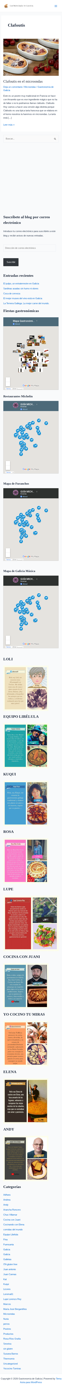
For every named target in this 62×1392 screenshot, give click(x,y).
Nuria (6, 1319)
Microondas (30, 87)
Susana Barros (10, 1354)
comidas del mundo (13, 1229)
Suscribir (11, 262)
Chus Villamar (10, 1215)
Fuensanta (8, 1244)
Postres (7, 1329)
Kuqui (6, 1284)
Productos (8, 1334)
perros (6, 1324)
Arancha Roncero (12, 1210)
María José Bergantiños (15, 1309)
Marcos (7, 1304)
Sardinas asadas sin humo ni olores (20, 288)
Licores (7, 1289)
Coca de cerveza (11, 293)
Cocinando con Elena (13, 1224)
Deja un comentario (12, 87)
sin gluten (8, 1349)
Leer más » (8, 124)
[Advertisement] (31, 176)
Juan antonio (9, 1269)
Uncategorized (10, 1364)
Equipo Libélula (10, 1234)
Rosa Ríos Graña (12, 1339)
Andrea (6, 1200)
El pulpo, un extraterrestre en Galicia (21, 283)
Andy (5, 1205)
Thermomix (9, 1359)
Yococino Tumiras (12, 1368)
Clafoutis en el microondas (23, 81)
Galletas (7, 1259)
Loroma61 (8, 1294)
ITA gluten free (10, 1264)
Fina (5, 1239)
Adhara (6, 1195)
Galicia (6, 1249)
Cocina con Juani (11, 1220)
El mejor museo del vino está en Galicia (22, 298)
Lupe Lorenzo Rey (12, 1299)
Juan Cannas (9, 1274)
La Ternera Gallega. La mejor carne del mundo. (26, 303)
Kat (5, 1279)
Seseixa (7, 1344)
